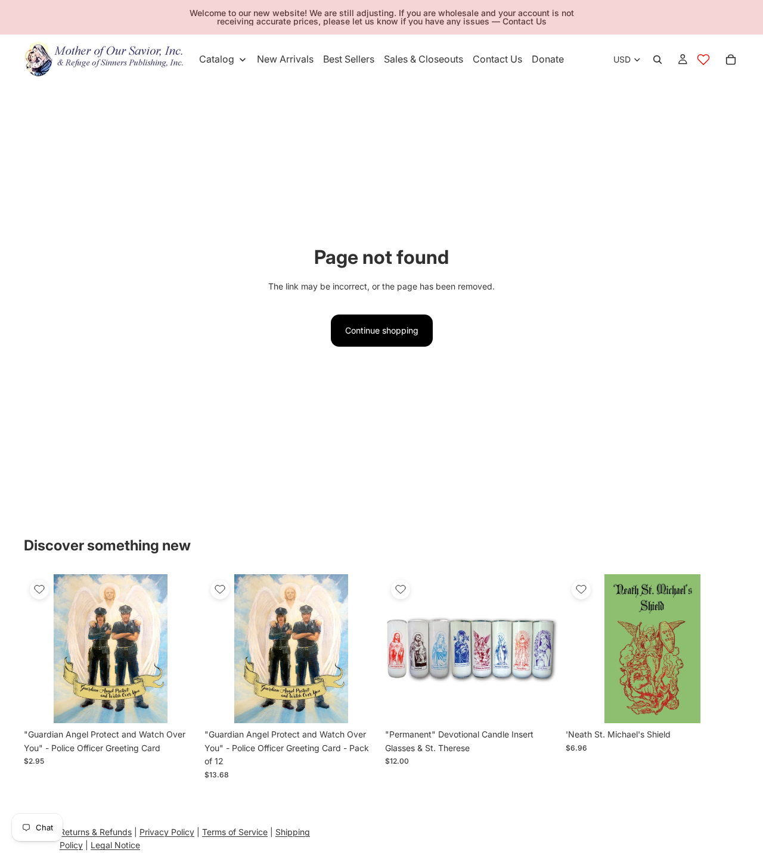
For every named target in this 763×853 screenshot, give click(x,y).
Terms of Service (235, 832)
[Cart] (731, 59)
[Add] (179, 705)
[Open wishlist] (703, 59)
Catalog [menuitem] (216, 59)
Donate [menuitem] (548, 59)
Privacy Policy (166, 832)
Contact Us (525, 21)
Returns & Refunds (96, 832)
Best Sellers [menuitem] (348, 59)
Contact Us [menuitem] (497, 59)
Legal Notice (115, 845)
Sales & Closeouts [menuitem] (423, 59)
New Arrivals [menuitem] (285, 59)
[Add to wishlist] (39, 589)
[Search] (657, 59)
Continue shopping (381, 330)
